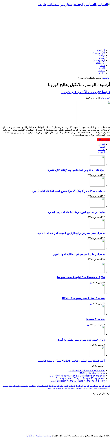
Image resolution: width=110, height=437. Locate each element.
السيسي (92, 386)
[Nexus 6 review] (97, 314)
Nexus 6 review (95, 319)
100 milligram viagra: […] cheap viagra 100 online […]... (78, 381)
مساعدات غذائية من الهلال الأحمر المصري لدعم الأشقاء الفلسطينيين (68, 191)
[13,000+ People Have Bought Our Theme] (97, 272)
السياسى (101, 386)
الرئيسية (101, 50)
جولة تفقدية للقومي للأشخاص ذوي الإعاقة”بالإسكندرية (76, 170)
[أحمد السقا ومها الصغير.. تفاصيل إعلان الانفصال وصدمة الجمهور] (97, 355)
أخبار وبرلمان (99, 52)
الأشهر (102, 147)
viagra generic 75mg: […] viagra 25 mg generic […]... (80, 378)
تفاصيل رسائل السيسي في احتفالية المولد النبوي (79, 254)
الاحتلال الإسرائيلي (42, 386)
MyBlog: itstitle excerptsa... (92, 373)
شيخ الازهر (72, 386)
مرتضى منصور (23, 386)
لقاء (63, 388)
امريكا (13, 386)
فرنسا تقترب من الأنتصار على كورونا (85, 92)
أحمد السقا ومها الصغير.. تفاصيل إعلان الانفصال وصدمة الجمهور (71, 360)
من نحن (47, 435)
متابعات (101, 73)
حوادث (102, 58)
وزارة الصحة (32, 386)
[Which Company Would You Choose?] (97, 293)
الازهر (17, 386)
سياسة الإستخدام (34, 435)
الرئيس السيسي (58, 386)
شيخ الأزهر (67, 388)
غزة (105, 388)
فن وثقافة (100, 63)
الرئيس (66, 386)
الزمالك (51, 386)
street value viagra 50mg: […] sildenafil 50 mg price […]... (77, 375)
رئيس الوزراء (79, 386)
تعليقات (101, 149)
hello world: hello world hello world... (87, 370)
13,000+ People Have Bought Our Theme (81, 277)
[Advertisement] (55, 28)
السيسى (86, 386)
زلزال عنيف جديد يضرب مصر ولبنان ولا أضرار (81, 339)
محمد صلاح (51, 388)
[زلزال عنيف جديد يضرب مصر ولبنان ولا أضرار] (100, 334)
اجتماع (91, 388)
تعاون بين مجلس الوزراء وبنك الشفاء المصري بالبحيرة (76, 212)
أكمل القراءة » (103, 139)
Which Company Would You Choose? (83, 298)
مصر (96, 386)
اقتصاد (102, 68)
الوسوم (101, 152)
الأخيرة (102, 144)
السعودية (58, 388)
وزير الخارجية (84, 388)
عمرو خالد (105, 98)
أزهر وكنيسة (99, 60)
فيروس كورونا (75, 388)
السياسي (107, 386)
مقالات (101, 70)
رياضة (102, 55)
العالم (102, 65)
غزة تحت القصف (98, 388)
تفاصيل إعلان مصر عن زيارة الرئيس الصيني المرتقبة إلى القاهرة (71, 233)
